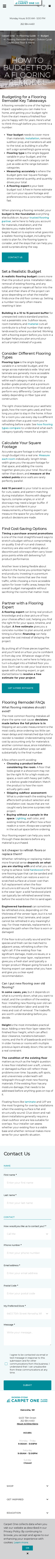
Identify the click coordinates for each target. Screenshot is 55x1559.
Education (14, 1512)
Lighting (21, 818)
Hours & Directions (27, 1423)
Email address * (12, 1265)
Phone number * (13, 1245)
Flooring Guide (28, 35)
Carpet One (8, 35)
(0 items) (50, 6)
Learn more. (21, 1542)
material (33, 324)
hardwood (36, 869)
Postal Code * (11, 1286)
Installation (32, 138)
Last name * (10, 1195)
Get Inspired (15, 1499)
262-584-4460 (27, 24)
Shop (10, 1486)
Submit (27, 1385)
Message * (9, 1325)
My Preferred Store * (15, 1306)
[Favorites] (44, 6)
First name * (10, 1175)
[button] (38, 6)
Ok (27, 1548)
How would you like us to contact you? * (25, 1226)
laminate (30, 1101)
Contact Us (15, 257)
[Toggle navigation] (4, 6)
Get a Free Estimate (20, 688)
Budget (45, 35)
